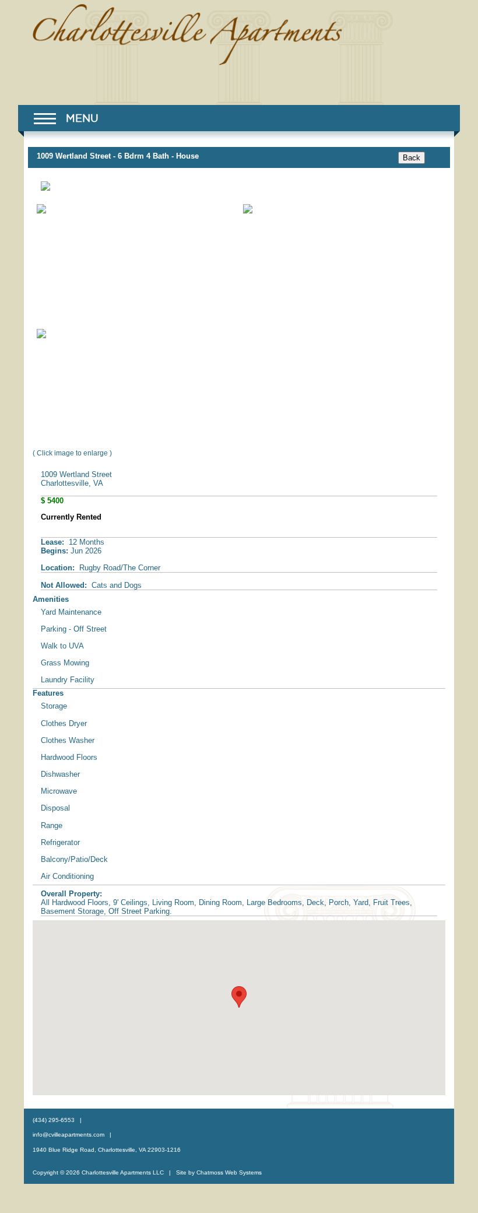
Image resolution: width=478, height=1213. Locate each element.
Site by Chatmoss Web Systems (219, 1172)
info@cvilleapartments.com (68, 1134)
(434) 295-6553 (54, 1120)
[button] (65, 121)
